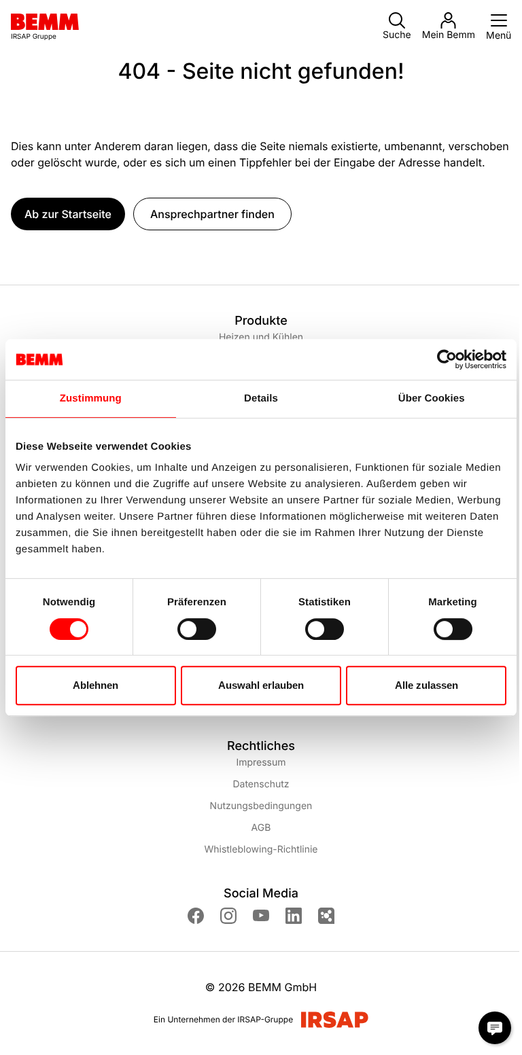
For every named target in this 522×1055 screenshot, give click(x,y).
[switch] (196, 629)
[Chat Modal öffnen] (494, 1028)
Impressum (260, 762)
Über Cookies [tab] (431, 398)
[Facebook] (196, 916)
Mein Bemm (448, 35)
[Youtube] (261, 916)
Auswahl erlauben (261, 685)
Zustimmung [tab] (91, 398)
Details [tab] (261, 398)
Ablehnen (95, 685)
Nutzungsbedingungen (261, 806)
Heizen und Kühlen (261, 337)
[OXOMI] (326, 916)
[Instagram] (228, 916)
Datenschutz (260, 784)
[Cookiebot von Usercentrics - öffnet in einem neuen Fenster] (446, 359)
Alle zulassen (426, 685)
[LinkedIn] (293, 916)
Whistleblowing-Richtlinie (260, 849)
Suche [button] (397, 35)
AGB (261, 828)
